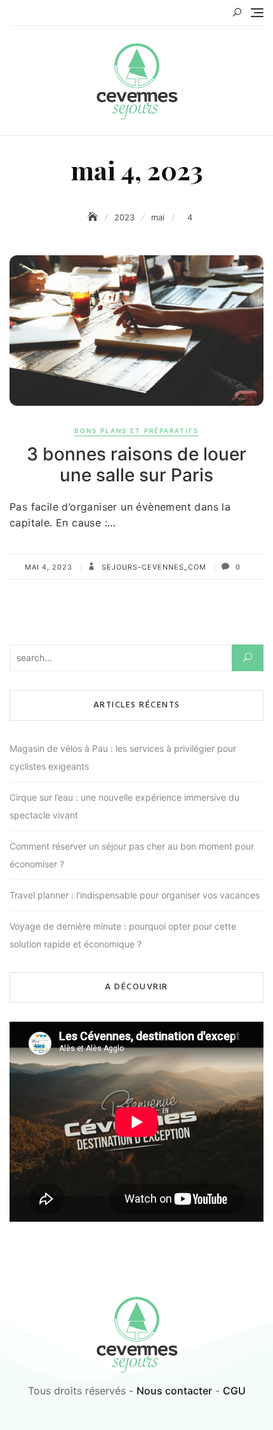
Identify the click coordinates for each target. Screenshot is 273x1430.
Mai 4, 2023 (48, 567)
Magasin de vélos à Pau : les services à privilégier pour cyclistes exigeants (123, 757)
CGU (234, 1390)
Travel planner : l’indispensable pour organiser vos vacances (135, 895)
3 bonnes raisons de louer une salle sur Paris (136, 464)
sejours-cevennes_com (152, 567)
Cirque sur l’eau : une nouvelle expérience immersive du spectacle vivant (124, 806)
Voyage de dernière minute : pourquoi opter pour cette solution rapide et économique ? (123, 935)
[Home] (94, 216)
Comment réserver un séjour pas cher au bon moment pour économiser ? (132, 855)
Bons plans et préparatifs (136, 430)
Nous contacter (174, 1390)
